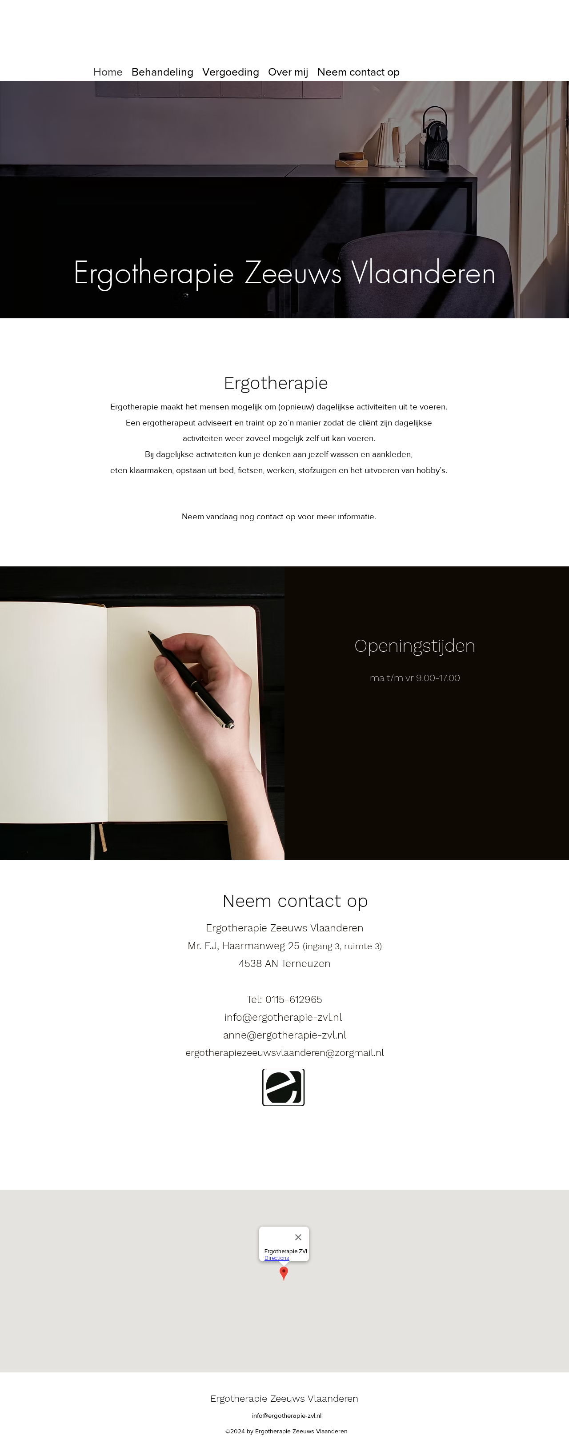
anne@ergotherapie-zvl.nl (284, 1035)
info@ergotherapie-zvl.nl (283, 1017)
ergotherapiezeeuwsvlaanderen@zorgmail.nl (284, 1052)
